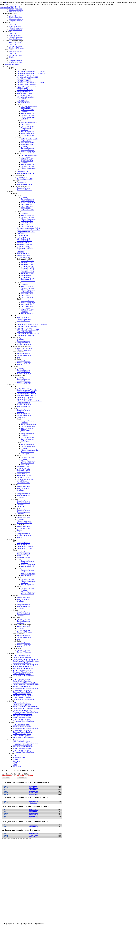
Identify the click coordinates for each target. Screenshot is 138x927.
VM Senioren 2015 (23, 88)
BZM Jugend (25, 430)
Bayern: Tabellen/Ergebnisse (22, 663)
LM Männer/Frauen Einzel (25, 479)
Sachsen (15, 759)
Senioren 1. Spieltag (23, 557)
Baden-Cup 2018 (22, 555)
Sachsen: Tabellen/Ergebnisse (22, 666)
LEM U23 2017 (22, 237)
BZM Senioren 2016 (27, 110)
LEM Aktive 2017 (23, 235)
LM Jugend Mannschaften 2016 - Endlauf (30, 82)
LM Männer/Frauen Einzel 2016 (27, 77)
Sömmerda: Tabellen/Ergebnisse (23, 672)
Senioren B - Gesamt (27, 273)
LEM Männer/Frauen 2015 (25, 97)
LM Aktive (20, 506)
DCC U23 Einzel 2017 (24, 332)
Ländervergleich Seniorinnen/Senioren (29, 401)
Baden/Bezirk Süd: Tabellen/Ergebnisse (25, 659)
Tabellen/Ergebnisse (15, 17)
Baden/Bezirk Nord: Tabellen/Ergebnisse (26, 661)
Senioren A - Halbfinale (24, 241)
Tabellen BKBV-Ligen (24, 93)
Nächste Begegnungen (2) (29, 450)
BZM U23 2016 (26, 108)
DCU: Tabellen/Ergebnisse (21, 655)
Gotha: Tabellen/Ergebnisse (22, 674)
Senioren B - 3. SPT (27, 272)
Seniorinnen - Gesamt (28, 281)
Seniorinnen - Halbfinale (25, 248)
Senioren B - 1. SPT (27, 268)
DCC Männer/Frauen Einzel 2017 (28, 330)
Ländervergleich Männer (25, 397)
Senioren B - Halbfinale (24, 244)
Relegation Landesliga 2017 (26, 232)
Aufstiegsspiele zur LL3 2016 (26, 86)
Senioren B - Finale (23, 246)
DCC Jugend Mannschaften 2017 (27, 326)
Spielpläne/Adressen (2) (28, 424)
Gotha (15, 765)
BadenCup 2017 (22, 417)
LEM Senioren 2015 (23, 102)
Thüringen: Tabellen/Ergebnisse (23, 668)
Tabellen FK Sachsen (16, 62)
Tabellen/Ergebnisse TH (24, 184)
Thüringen (16, 761)
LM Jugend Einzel (23, 477)
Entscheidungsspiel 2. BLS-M (26, 395)
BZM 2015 (24, 119)
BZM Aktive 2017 (27, 206)
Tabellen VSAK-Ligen (16, 48)
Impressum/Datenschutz (12, 64)
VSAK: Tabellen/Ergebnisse (22, 670)
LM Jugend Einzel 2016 (24, 81)
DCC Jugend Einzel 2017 (25, 328)
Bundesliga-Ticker (23, 388)
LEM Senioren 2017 (23, 239)
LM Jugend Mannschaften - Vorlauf (28, 228)
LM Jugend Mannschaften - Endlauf (28, 230)
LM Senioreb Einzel (23, 483)
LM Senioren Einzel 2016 (25, 75)
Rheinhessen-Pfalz (19, 757)
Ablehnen (11, 8)
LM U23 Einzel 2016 (24, 79)
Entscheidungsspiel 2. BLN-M (26, 393)
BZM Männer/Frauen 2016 (29, 106)
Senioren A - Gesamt (27, 266)
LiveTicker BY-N (22, 172)
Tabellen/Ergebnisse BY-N (25, 173)
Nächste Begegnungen (16, 10)
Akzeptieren (4, 8)
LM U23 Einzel (22, 481)
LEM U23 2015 (22, 99)
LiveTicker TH (22, 182)
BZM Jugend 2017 (27, 204)
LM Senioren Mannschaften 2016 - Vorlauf (31, 71)
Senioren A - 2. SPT (27, 262)
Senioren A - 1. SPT (27, 261)
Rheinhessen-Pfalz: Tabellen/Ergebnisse (25, 665)
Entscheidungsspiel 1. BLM (26, 392)
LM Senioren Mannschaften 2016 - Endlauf (31, 73)
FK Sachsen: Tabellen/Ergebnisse (23, 675)
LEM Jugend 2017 (23, 233)
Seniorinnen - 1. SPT (27, 275)
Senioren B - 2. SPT (27, 270)
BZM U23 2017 (26, 208)
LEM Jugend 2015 (23, 101)
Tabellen (11, 57)
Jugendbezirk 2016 (27, 128)
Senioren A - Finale (23, 242)
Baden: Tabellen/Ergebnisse (22, 657)
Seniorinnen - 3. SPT (27, 279)
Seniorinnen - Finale (23, 250)
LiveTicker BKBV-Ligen (25, 90)
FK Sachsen (17, 766)
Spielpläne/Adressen (15, 11)
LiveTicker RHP (22, 177)
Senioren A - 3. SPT (27, 264)
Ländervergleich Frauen (24, 399)
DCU (14, 755)
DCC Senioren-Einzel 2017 (26, 335)
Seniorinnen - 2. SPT (27, 277)
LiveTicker (12, 15)
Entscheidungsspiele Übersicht (26, 390)
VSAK (15, 763)
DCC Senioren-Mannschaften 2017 (28, 333)
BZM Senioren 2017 (27, 210)
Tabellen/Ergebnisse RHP (25, 179)
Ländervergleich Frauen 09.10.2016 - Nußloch (32, 324)
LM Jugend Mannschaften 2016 (27, 84)
